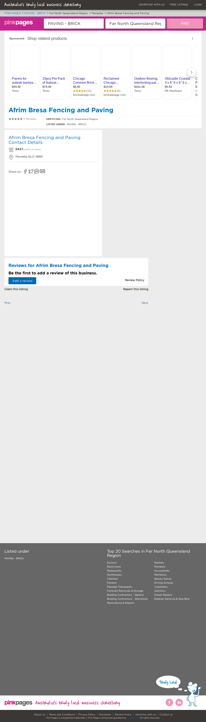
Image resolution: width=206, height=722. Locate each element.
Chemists (112, 578)
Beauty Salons (162, 578)
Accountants (161, 570)
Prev (7, 302)
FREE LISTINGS (179, 4)
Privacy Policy (86, 714)
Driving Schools (163, 582)
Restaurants (114, 570)
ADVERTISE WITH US (152, 4)
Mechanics (160, 574)
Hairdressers (114, 574)
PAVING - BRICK (14, 558)
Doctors (112, 562)
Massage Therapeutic (119, 586)
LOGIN (198, 4)
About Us (39, 714)
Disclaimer (105, 714)
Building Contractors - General (125, 594)
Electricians (114, 566)
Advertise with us (145, 714)
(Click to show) (33, 149)
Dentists (159, 562)
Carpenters (161, 586)
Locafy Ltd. (133, 718)
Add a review (22, 280)
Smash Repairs (163, 594)
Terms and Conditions (62, 714)
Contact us (166, 714)
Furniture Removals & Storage (125, 590)
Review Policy (123, 714)
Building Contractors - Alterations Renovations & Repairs (127, 600)
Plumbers (159, 566)
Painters (112, 582)
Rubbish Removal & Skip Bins (172, 598)
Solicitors (160, 590)
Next (145, 302)
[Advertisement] (126, 192)
